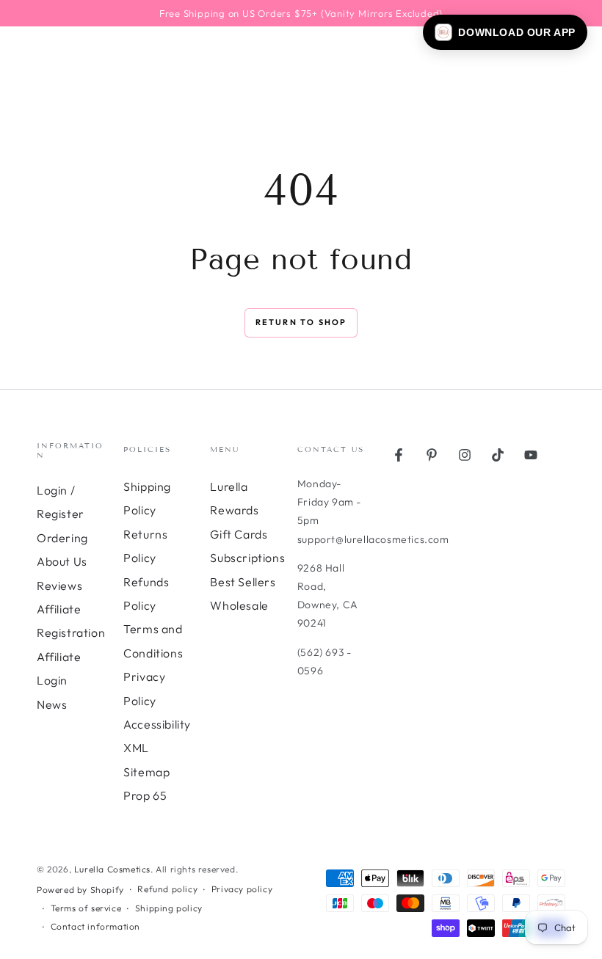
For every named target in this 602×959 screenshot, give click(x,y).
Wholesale (239, 605)
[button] (505, 32)
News (52, 704)
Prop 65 (145, 795)
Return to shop (301, 322)
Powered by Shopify (80, 889)
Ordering (62, 537)
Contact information (95, 926)
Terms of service (86, 908)
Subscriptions (247, 557)
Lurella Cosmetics (112, 869)
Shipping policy (169, 908)
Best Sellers (242, 582)
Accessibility (157, 724)
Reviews (59, 585)
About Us (62, 561)
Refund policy (167, 888)
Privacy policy (241, 888)
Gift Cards (238, 534)
